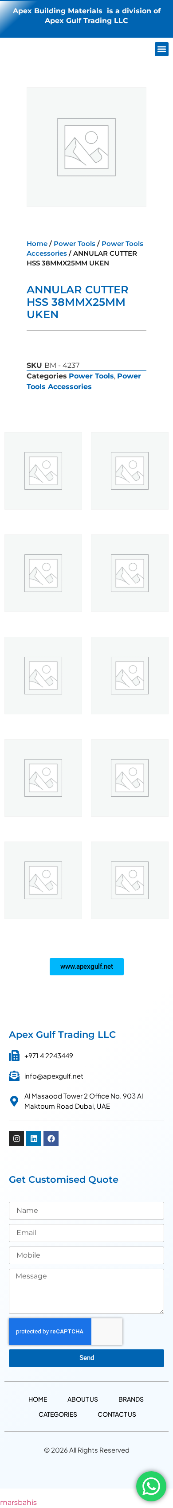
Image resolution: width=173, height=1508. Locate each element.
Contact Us (117, 1414)
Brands (131, 1399)
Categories (58, 1414)
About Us (82, 1399)
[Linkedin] (33, 1138)
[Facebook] (51, 1138)
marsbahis (18, 1502)
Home (37, 244)
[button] (162, 49)
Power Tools (74, 244)
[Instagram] (16, 1138)
